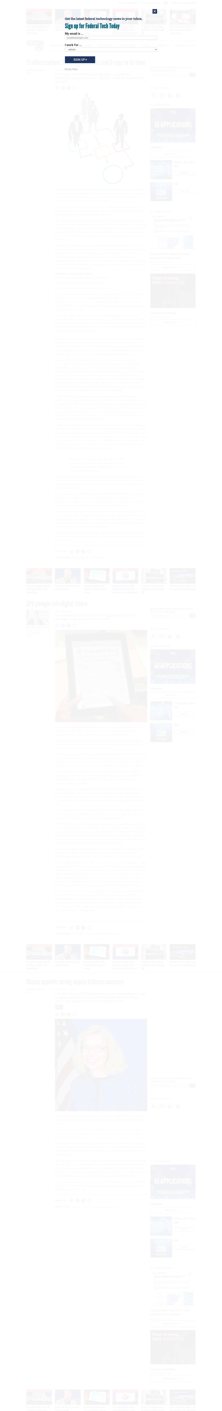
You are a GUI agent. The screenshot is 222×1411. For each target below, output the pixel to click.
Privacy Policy (71, 69)
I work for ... (73, 45)
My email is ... (74, 33)
